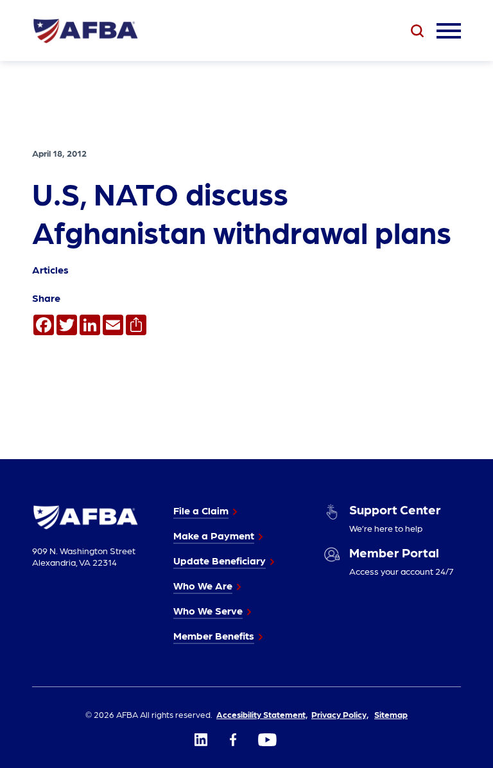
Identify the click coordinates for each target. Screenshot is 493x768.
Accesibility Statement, (261, 714)
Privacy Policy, (339, 714)
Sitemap (391, 714)
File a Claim (201, 510)
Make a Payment (213, 535)
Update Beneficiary (219, 560)
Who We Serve (208, 610)
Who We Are (202, 585)
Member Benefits (213, 635)
